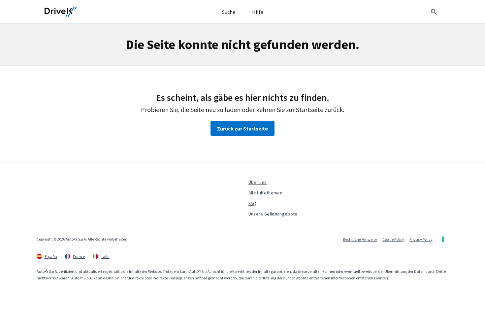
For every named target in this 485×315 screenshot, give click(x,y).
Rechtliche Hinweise (360, 239)
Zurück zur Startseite (242, 128)
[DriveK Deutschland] (61, 12)
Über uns (257, 182)
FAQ (252, 203)
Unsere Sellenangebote (273, 214)
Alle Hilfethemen (265, 193)
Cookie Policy (393, 239)
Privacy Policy (421, 239)
